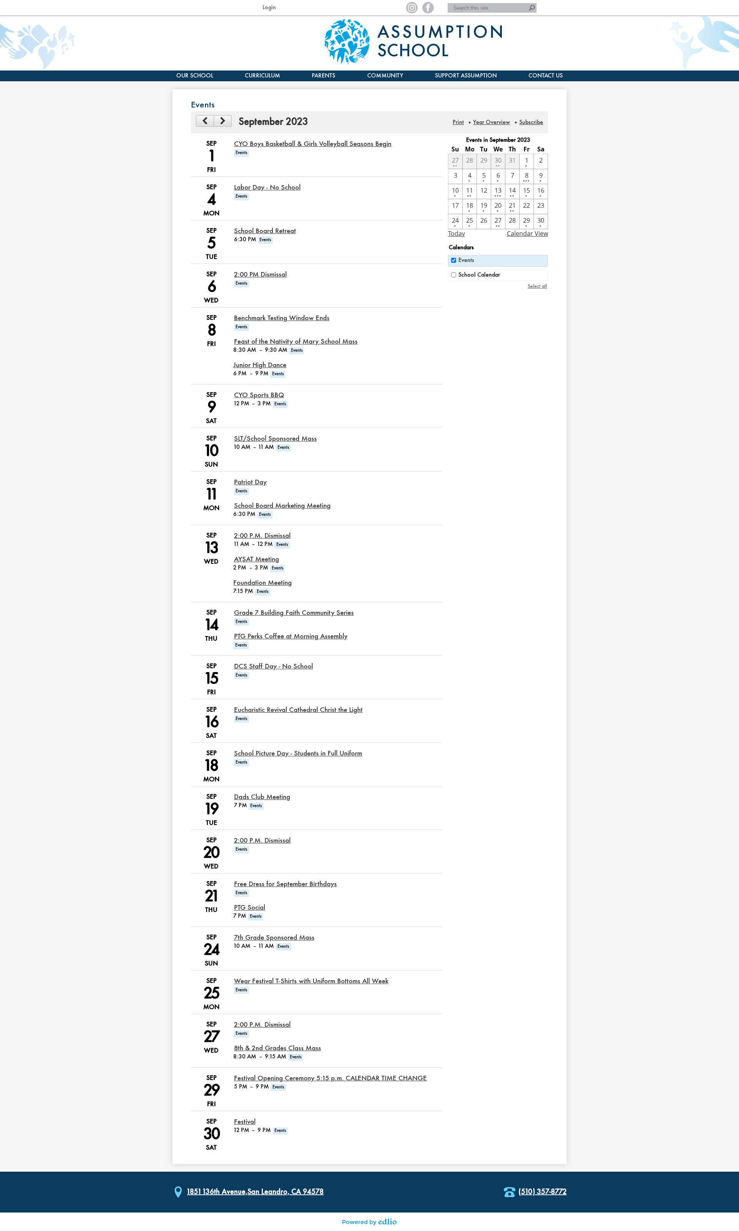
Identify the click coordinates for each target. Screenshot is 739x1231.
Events (466, 260)
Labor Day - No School (267, 187)
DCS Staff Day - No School (273, 666)
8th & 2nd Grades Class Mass (277, 1048)
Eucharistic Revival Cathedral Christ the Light (298, 710)
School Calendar (479, 275)
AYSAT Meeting (256, 559)
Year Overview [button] (491, 122)
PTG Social (249, 907)
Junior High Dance (259, 365)
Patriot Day (250, 482)
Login (269, 8)
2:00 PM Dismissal (260, 274)
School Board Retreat (265, 231)
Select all (537, 286)
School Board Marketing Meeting (282, 505)
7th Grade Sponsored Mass (274, 937)
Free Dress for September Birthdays (285, 884)
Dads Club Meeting (262, 797)
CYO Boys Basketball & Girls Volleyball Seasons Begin (312, 144)
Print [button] (458, 122)
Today (456, 233)
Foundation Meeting (262, 582)
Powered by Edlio (369, 1222)
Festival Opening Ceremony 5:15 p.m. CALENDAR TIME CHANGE (330, 1078)
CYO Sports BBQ (259, 395)
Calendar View (527, 233)
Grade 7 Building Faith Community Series (294, 613)
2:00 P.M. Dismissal (262, 535)
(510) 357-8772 (542, 1192)
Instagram (412, 7)
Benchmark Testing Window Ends (281, 318)
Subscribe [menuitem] (531, 122)
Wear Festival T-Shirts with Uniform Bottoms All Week (311, 981)
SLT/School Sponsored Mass (275, 438)
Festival (245, 1121)
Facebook (428, 7)
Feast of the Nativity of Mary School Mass (296, 341)
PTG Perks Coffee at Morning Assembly (291, 636)
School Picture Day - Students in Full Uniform (298, 753)
